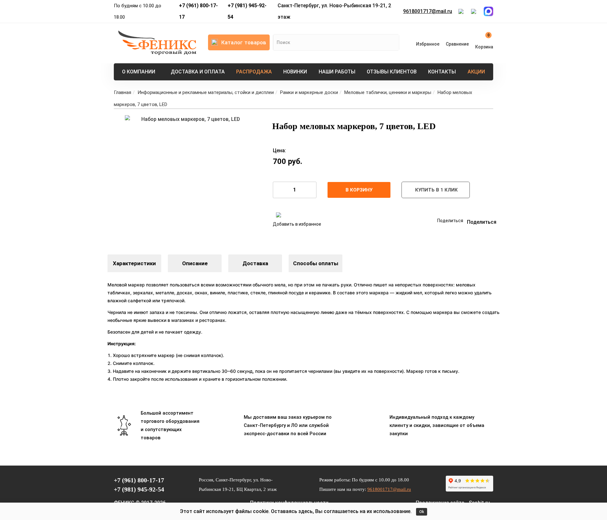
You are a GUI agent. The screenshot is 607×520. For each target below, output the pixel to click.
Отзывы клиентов (392, 72)
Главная (122, 92)
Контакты (442, 72)
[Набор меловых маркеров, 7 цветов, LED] (188, 178)
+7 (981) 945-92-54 (247, 11)
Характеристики (134, 263)
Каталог (243, 42)
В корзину (359, 190)
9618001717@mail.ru (427, 11)
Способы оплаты (315, 263)
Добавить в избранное (297, 224)
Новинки (295, 72)
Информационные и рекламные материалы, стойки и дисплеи (206, 92)
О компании (138, 72)
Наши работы (337, 72)
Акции (476, 72)
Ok (421, 512)
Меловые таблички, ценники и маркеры (387, 92)
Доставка (255, 263)
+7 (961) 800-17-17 (198, 11)
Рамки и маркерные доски (309, 92)
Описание (195, 263)
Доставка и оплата (198, 72)
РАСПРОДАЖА (254, 72)
